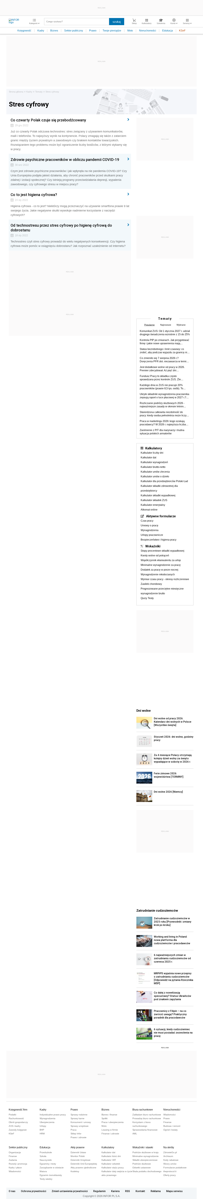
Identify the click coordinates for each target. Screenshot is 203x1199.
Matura (43, 1171)
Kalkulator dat (148, 457)
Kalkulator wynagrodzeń (154, 462)
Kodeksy (75, 1171)
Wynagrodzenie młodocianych (158, 574)
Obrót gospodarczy (18, 1122)
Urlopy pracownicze (152, 535)
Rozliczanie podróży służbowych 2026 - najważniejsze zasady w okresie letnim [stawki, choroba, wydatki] (162, 405)
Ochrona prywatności (33, 1191)
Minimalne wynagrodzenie (145, 1156)
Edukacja (167, 30)
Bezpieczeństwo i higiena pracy (158, 539)
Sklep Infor (76, 1133)
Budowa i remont (171, 1126)
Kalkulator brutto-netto (153, 467)
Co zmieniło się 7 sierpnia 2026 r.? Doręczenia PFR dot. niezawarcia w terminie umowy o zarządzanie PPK (165, 360)
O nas (12, 1191)
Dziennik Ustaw (78, 1152)
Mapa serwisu (174, 1191)
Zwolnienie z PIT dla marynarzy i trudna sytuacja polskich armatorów (162, 432)
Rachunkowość (16, 1118)
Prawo (92, 30)
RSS (127, 1191)
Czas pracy (147, 520)
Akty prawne (78, 1147)
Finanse (167, 1122)
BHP (42, 1130)
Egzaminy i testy (48, 1163)
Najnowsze (165, 325)
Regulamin (99, 1191)
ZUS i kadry (14, 1126)
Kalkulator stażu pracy (113, 1167)
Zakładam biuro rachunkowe (146, 1114)
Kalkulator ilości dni (111, 1156)
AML (134, 1133)
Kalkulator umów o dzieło (155, 476)
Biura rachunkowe (142, 1109)
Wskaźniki (152, 546)
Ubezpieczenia (47, 1122)
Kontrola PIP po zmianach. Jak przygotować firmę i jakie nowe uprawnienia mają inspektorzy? (164, 342)
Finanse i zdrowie (110, 1133)
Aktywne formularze (161, 516)
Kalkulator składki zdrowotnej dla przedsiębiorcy (159, 488)
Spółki (105, 1118)
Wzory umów (169, 1163)
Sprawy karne (77, 1118)
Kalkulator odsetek (111, 1163)
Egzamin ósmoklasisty (51, 1175)
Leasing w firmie (110, 1130)
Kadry (40, 30)
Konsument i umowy (81, 1122)
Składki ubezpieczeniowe (144, 1160)
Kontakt (140, 1191)
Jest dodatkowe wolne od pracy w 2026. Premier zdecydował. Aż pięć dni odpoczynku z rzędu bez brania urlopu (162, 369)
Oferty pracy (169, 1175)
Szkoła (43, 1156)
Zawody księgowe (18, 1130)
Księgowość (24, 30)
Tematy (39, 91)
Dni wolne (143, 710)
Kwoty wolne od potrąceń (155, 555)
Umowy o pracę (149, 525)
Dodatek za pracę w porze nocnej (159, 569)
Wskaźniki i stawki (142, 1147)
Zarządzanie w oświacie (52, 1167)
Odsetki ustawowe (141, 1167)
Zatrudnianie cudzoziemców (157, 910)
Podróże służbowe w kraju (145, 1152)
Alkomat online (149, 509)
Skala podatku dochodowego (146, 1171)
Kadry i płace (15, 1167)
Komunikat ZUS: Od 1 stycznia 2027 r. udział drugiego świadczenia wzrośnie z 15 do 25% (165, 333)
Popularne (149, 325)
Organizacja (15, 1152)
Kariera (115, 1191)
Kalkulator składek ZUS (154, 500)
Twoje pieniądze (112, 30)
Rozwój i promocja (18, 1163)
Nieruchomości (147, 30)
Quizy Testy (147, 598)
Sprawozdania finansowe (144, 1130)
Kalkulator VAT (109, 1160)
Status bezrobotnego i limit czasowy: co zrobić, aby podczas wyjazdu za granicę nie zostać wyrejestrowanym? (164, 351)
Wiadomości (169, 1114)
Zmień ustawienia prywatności (70, 1191)
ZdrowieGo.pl (170, 1152)
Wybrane (181, 325)
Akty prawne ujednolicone (83, 1167)
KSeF (182, 30)
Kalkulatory (153, 448)
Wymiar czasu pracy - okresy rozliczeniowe (165, 579)
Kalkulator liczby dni (152, 452)
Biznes (54, 30)
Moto (130, 30)
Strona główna (16, 91)
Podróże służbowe (141, 1163)
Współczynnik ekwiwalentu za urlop (161, 560)
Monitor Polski (78, 1156)
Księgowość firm (18, 1109)
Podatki (12, 1114)
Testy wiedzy (46, 1179)
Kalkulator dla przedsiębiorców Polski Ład (164, 481)
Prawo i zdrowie (78, 1137)
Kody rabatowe (170, 1160)
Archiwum (168, 1156)
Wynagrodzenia (149, 530)
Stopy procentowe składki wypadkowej (162, 550)
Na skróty (168, 1147)
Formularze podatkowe (175, 1167)
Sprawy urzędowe (79, 1126)
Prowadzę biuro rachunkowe (146, 1118)
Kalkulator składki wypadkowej (158, 495)
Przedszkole (46, 1152)
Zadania (13, 1160)
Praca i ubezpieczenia (113, 1122)
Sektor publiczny (73, 30)
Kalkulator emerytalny (153, 505)
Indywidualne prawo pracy (53, 1114)
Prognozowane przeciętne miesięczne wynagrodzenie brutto (162, 591)
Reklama (156, 1191)
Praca (73, 1130)
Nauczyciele (46, 1160)
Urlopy (43, 1126)
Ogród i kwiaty (170, 1130)
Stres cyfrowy (52, 91)
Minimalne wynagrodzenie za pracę (161, 565)
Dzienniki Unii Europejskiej (84, 1163)
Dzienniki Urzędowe (80, 1160)
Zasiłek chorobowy (151, 584)
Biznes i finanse (109, 1114)
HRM (42, 1133)
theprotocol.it (169, 1171)
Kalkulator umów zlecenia (155, 471)
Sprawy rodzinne (79, 1114)
